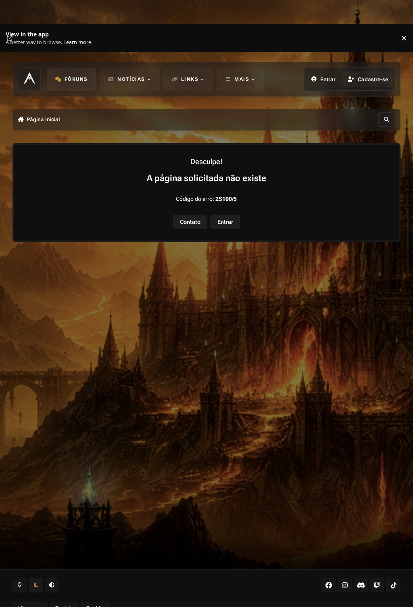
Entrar (225, 222)
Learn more (15, 38)
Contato (190, 222)
